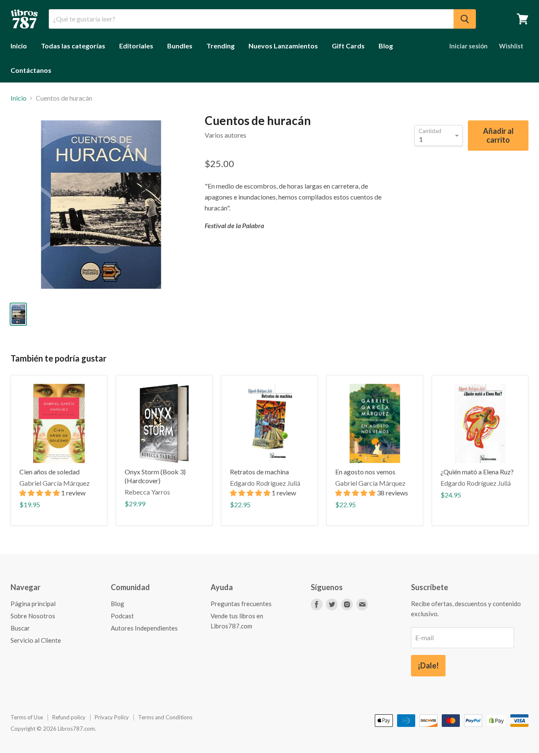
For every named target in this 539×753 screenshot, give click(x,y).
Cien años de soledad (49, 472)
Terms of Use (27, 717)
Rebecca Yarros (147, 492)
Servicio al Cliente (36, 640)
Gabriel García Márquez (54, 483)
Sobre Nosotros (33, 616)
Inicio (19, 46)
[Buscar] (465, 19)
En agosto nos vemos (365, 472)
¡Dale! (428, 665)
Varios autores (225, 135)
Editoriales (136, 46)
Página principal (33, 603)
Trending (220, 46)
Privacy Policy (112, 717)
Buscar (20, 628)
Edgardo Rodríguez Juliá (265, 483)
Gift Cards (348, 46)
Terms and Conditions (165, 717)
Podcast (122, 616)
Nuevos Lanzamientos (283, 46)
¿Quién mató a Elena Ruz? (477, 472)
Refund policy (68, 717)
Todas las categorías (73, 46)
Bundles (179, 46)
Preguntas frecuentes (241, 603)
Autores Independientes (144, 628)
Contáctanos (31, 70)
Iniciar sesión (468, 46)
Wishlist (511, 46)
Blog (386, 46)
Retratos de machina (259, 472)
